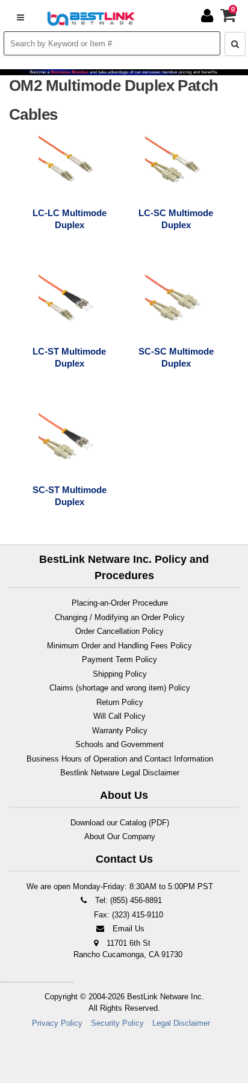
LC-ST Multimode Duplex (69, 357)
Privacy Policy (57, 1023)
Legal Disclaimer (181, 1023)
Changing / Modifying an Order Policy (120, 617)
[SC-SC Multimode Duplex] (175, 303)
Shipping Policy (120, 673)
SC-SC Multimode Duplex (176, 357)
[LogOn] (209, 15)
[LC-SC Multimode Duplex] (175, 164)
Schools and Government (119, 744)
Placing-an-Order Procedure (120, 602)
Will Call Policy (119, 716)
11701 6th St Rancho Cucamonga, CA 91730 (127, 949)
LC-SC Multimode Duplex (175, 219)
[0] (228, 18)
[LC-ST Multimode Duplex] (69, 303)
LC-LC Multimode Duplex (70, 219)
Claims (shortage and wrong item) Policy (119, 687)
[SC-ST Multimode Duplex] (69, 441)
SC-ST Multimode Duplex (70, 496)
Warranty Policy (119, 730)
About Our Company (119, 836)
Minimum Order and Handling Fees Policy (119, 645)
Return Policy (119, 702)
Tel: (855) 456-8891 (127, 900)
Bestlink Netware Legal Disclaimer (119, 772)
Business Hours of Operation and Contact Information (119, 758)
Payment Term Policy (119, 659)
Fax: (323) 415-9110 (127, 914)
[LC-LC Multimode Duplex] (69, 164)
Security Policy (117, 1023)
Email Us (127, 928)
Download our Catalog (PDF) (119, 822)
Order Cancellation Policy (119, 631)
